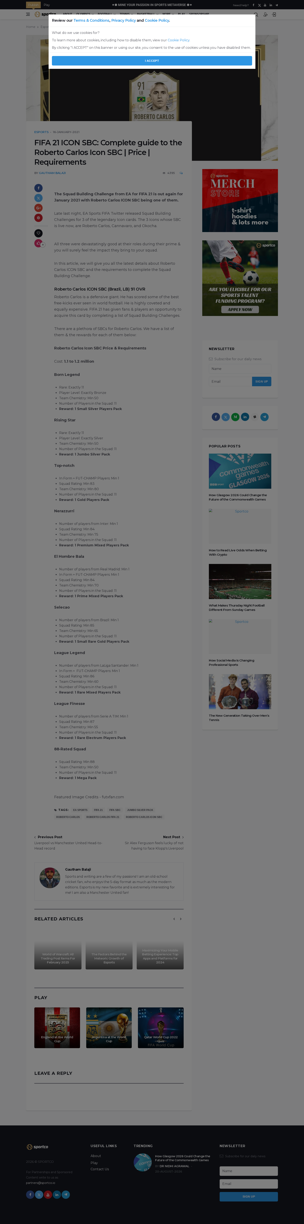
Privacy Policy (123, 20)
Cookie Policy (157, 20)
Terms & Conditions (91, 20)
